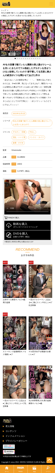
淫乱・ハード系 (19, 137)
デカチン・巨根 (19, 132)
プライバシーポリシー (16, 441)
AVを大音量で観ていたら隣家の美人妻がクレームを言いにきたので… (32, 123)
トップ (3, 10)
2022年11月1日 (19, 114)
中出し (32, 132)
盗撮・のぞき (18, 143)
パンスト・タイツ (36, 137)
